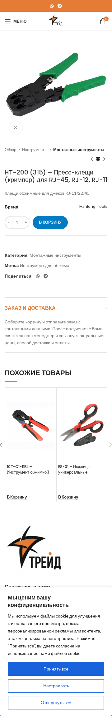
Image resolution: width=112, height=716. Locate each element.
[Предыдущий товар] (92, 159)
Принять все (56, 668)
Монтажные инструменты (78, 149)
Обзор (11, 149)
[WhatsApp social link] (52, 6)
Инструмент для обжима (44, 265)
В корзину (50, 222)
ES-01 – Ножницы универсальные (74, 469)
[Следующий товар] (104, 159)
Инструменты (35, 149)
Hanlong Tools (93, 206)
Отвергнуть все (56, 702)
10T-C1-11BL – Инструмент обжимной (28, 469)
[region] (56, 651)
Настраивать (56, 685)
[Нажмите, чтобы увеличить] (15, 127)
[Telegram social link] (60, 6)
